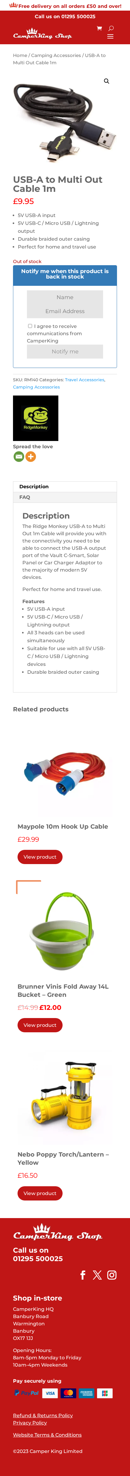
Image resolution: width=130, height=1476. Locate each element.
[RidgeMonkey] (35, 419)
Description (34, 486)
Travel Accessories (84, 379)
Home (20, 55)
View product (40, 857)
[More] (30, 456)
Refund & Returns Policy (43, 1415)
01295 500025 (78, 16)
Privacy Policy (30, 1423)
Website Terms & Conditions (47, 1435)
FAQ (24, 497)
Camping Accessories (56, 55)
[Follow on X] (94, 1275)
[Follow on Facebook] (80, 1275)
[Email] (19, 456)
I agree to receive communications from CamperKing (54, 333)
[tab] (65, 487)
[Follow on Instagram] (109, 1275)
